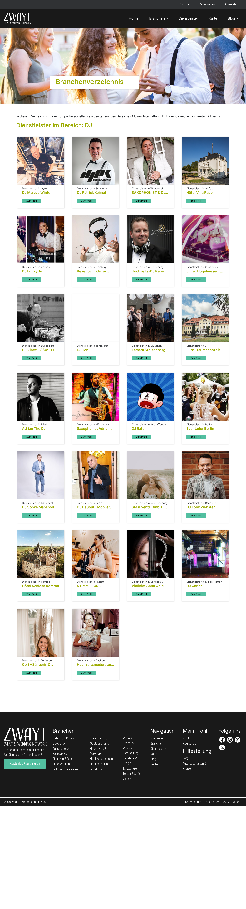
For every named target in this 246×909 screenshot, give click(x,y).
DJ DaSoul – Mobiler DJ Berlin (93, 507)
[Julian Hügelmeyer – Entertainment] (205, 239)
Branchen (157, 18)
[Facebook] (222, 740)
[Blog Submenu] (238, 18)
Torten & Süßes (132, 773)
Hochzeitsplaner (100, 764)
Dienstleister (188, 18)
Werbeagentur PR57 (34, 802)
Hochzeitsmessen (101, 759)
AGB (226, 802)
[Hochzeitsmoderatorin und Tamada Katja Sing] (95, 633)
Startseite (156, 738)
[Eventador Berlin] (205, 397)
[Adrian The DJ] (40, 397)
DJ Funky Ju (32, 271)
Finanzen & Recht (63, 759)
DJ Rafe (138, 428)
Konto (187, 738)
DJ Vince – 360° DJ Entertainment (38, 350)
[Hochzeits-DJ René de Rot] (150, 239)
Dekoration (59, 743)
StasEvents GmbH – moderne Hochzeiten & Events (149, 507)
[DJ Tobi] (95, 318)
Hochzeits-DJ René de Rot (150, 271)
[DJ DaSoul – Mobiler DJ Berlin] (95, 475)
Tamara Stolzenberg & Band (150, 350)
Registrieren (207, 4)
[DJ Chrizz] (205, 554)
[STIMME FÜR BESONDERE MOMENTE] (95, 554)
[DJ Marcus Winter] (40, 161)
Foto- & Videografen (65, 769)
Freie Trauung (98, 738)
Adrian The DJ (34, 428)
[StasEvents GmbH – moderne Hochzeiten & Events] (150, 475)
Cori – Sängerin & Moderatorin (36, 664)
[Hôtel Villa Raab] (205, 161)
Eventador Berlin (200, 428)
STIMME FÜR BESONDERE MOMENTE (87, 586)
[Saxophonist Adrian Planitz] (95, 397)
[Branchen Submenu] (168, 18)
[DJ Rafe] (150, 397)
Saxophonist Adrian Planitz (93, 428)
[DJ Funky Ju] (40, 239)
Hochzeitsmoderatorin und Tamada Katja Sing (95, 664)
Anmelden (231, 4)
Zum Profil (31, 200)
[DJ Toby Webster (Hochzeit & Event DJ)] (205, 475)
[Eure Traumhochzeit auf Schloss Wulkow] (205, 318)
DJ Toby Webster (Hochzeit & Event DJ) (204, 507)
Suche (184, 4)
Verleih (127, 779)
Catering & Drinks (63, 738)
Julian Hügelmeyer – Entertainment (203, 271)
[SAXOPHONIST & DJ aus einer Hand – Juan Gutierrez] (150, 161)
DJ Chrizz (194, 586)
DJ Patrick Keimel (91, 193)
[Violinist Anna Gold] (150, 554)
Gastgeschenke (100, 743)
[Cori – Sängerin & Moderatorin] (40, 633)
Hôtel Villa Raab (199, 193)
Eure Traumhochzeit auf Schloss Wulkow (203, 350)
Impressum (212, 802)
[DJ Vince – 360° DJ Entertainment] (40, 318)
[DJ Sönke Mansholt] (40, 475)
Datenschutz (193, 802)
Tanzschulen (130, 768)
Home (134, 18)
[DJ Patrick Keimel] (95, 161)
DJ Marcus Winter (37, 193)
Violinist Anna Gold (148, 586)
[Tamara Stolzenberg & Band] (150, 318)
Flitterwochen (61, 764)
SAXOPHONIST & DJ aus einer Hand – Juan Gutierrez (150, 193)
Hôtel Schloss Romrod (40, 586)
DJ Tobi (83, 350)
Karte (213, 18)
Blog (231, 18)
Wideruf (237, 802)
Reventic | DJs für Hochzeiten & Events (94, 271)
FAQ (185, 758)
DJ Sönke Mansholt (38, 507)
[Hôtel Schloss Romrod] (40, 554)
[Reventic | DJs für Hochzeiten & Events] (95, 239)
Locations (96, 769)
